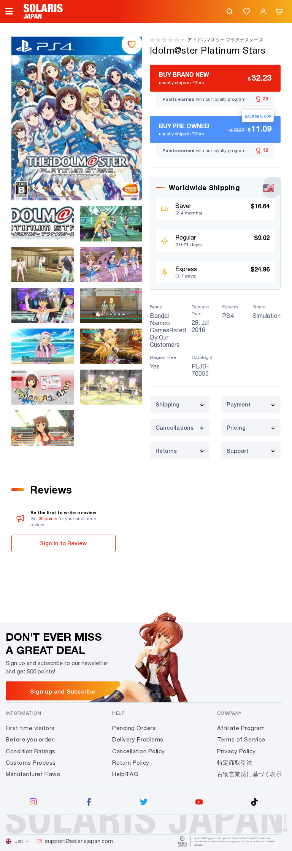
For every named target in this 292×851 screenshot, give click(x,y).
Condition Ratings (31, 751)
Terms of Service (241, 739)
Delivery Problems (137, 739)
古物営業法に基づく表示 (249, 774)
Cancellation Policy (138, 751)
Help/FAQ (125, 774)
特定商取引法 (234, 762)
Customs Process (31, 762)
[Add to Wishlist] (132, 43)
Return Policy (130, 762)
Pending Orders (134, 728)
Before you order (30, 739)
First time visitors (30, 728)
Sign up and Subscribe (62, 691)
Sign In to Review (63, 543)
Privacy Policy (236, 751)
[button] (164, 40)
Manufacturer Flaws (33, 774)
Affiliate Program (241, 728)
